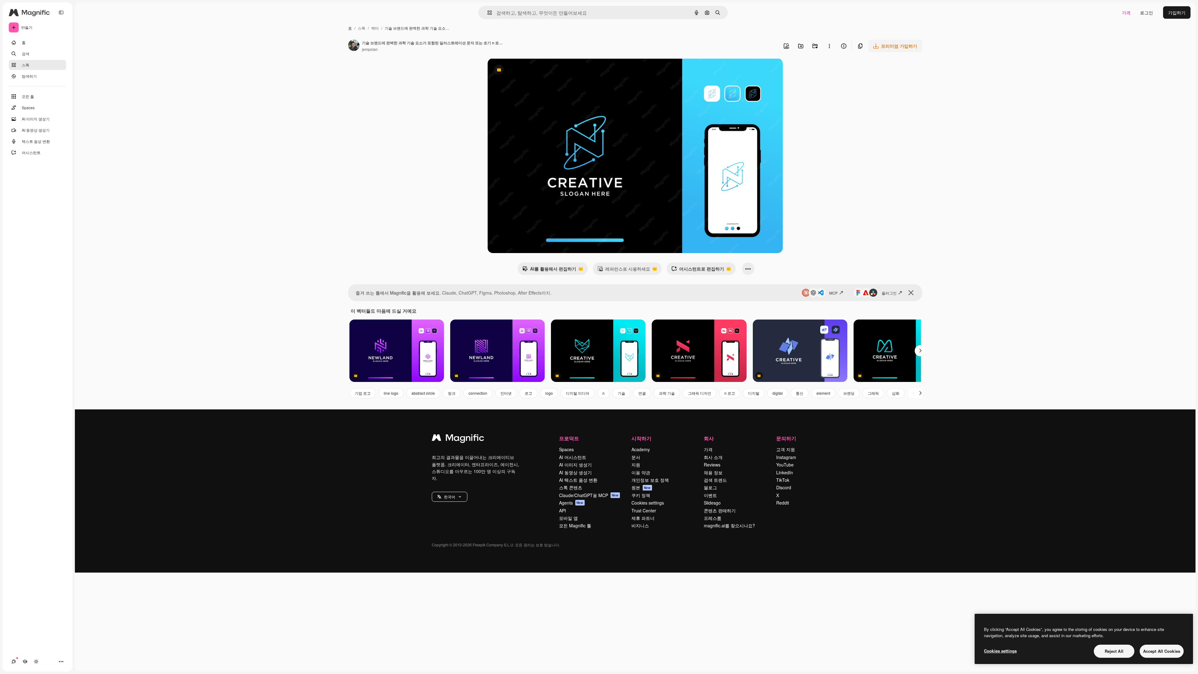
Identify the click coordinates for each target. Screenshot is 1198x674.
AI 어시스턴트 (572, 457)
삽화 (895, 393)
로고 (528, 393)
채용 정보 (713, 472)
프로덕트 (569, 438)
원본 (641, 487)
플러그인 (889, 292)
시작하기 (641, 438)
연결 (642, 393)
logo (549, 393)
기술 (621, 393)
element (823, 393)
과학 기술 (667, 393)
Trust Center (643, 510)
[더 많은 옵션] (829, 46)
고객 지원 (785, 449)
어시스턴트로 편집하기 (697, 270)
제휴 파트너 (643, 518)
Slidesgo (712, 503)
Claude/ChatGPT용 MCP (589, 495)
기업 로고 (363, 393)
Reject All (1114, 651)
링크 (451, 393)
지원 (635, 465)
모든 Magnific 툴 (575, 525)
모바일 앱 (568, 518)
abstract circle (423, 393)
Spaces (566, 449)
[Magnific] (458, 439)
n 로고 (729, 393)
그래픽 (873, 393)
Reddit (782, 503)
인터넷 (506, 393)
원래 (523, 70)
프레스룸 (712, 518)
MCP (833, 292)
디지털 (753, 393)
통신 (799, 393)
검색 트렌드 (715, 480)
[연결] (14, 662)
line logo (391, 393)
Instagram (786, 457)
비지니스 (640, 525)
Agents (571, 503)
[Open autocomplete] (487, 12)
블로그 (710, 487)
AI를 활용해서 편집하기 (549, 270)
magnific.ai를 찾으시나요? (729, 525)
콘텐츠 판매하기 (720, 510)
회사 (709, 438)
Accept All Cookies (1161, 651)
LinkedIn (784, 472)
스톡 (361, 28)
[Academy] (25, 662)
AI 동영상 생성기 (575, 472)
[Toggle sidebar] (61, 12)
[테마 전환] (36, 662)
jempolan (370, 49)
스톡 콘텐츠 (570, 487)
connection (478, 393)
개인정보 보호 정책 (650, 480)
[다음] (920, 351)
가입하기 (1177, 12)
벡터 (375, 28)
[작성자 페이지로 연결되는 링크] (353, 46)
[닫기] (911, 292)
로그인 (1146, 12)
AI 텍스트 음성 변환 (578, 480)
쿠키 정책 (640, 495)
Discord (783, 487)
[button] (449, 497)
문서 (635, 457)
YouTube (785, 465)
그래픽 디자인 (699, 393)
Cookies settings (647, 503)
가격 (1126, 12)
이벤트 (710, 495)
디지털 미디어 (577, 393)
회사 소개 (713, 457)
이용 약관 (640, 472)
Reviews (712, 465)
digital (777, 393)
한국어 (449, 496)
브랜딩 (849, 393)
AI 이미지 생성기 (575, 465)
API (562, 510)
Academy (640, 449)
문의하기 (786, 438)
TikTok (782, 480)
